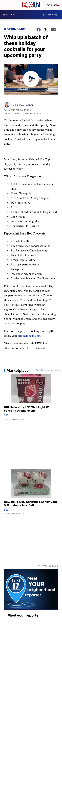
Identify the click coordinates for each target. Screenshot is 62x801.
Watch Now (52, 5)
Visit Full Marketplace (47, 370)
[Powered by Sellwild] (53, 566)
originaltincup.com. (29, 336)
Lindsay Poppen (24, 105)
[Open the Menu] (5, 5)
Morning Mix (14, 29)
